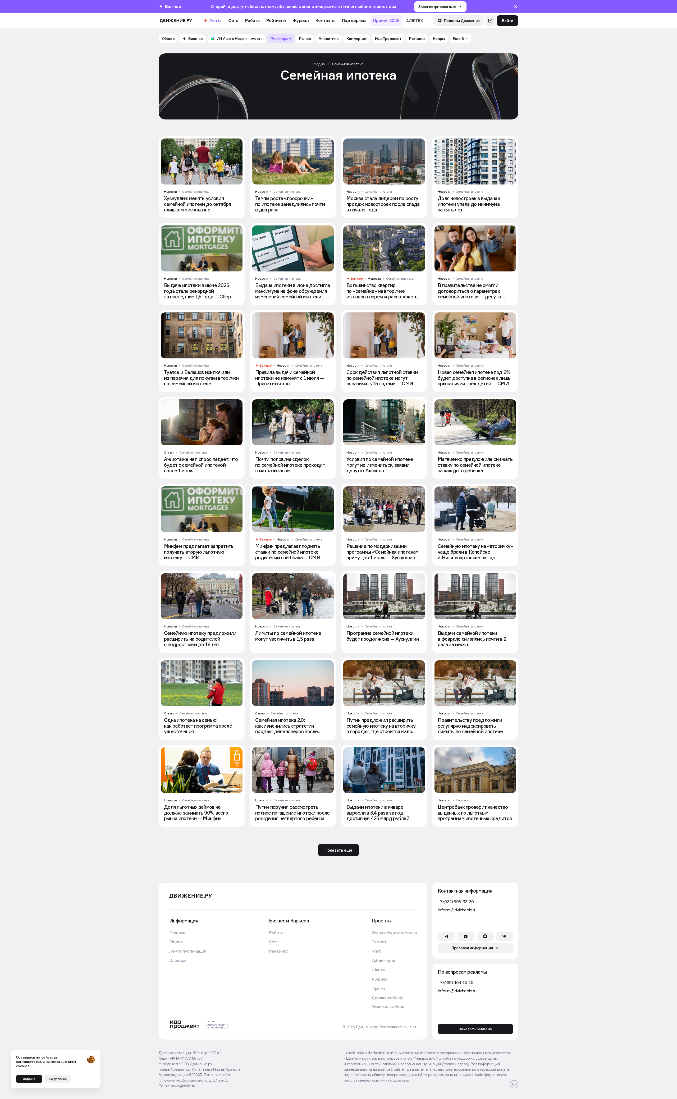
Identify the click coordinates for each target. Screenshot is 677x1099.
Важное (357, 278)
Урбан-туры (383, 960)
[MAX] (485, 936)
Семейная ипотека (195, 191)
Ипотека (462, 800)
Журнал (300, 20)
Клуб (376, 951)
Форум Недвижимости (394, 932)
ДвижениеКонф (387, 997)
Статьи (169, 452)
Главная (177, 932)
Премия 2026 (386, 20)
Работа (252, 20)
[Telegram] (446, 936)
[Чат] (490, 20)
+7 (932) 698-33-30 (456, 901)
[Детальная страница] (202, 177)
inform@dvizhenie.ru (457, 909)
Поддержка (354, 20)
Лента (215, 20)
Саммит (379, 941)
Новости (170, 191)
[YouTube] (465, 936)
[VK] (504, 936)
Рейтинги (276, 20)
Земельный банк (388, 1006)
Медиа (176, 941)
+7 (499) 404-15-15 (455, 982)
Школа (378, 969)
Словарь (177, 960)
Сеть (233, 20)
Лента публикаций (188, 951)
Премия (379, 988)
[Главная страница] (176, 21)
